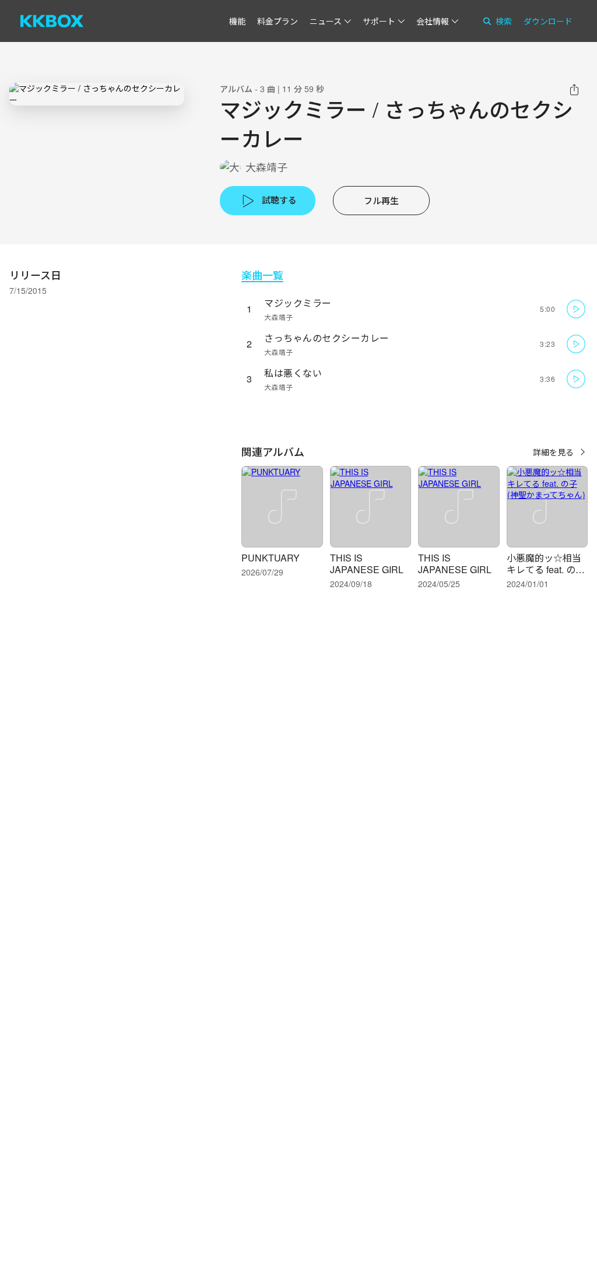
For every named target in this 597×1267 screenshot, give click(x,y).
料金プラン (277, 21)
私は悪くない (293, 373)
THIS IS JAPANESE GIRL (366, 563)
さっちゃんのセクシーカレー (326, 338)
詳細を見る (553, 452)
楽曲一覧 (262, 275)
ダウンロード (548, 21)
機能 (237, 21)
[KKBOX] (52, 21)
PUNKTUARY (270, 557)
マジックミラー (298, 303)
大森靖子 (266, 167)
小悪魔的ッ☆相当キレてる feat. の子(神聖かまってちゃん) (546, 575)
